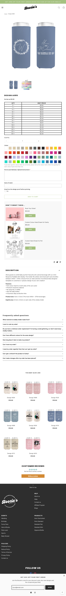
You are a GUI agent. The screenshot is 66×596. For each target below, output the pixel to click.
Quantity (6, 137)
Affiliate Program (39, 505)
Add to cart (33, 197)
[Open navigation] (2, 7)
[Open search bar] (59, 7)
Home (5, 13)
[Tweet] (57, 262)
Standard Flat (38, 524)
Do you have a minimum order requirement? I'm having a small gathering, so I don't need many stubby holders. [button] (32, 330)
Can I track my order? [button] (9, 344)
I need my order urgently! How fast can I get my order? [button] (20, 349)
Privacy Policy (5, 555)
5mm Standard (38, 521)
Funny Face (4, 524)
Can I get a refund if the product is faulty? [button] (16, 353)
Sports (3, 533)
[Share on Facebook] (54, 262)
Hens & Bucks (5, 527)
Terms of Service (6, 552)
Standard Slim (38, 527)
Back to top (33, 487)
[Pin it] (60, 262)
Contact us (37, 502)
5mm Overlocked (39, 518)
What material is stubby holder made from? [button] (16, 319)
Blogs (36, 508)
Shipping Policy (6, 546)
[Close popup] (64, 576)
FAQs (35, 499)
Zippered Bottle (39, 530)
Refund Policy (5, 549)
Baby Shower (5, 536)
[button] (13, 84)
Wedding (4, 518)
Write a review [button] (33, 476)
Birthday (4, 521)
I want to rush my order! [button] (10, 324)
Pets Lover (4, 530)
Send (50, 587)
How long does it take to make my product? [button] (16, 340)
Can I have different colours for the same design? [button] (18, 335)
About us (37, 496)
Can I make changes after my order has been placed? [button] (19, 358)
